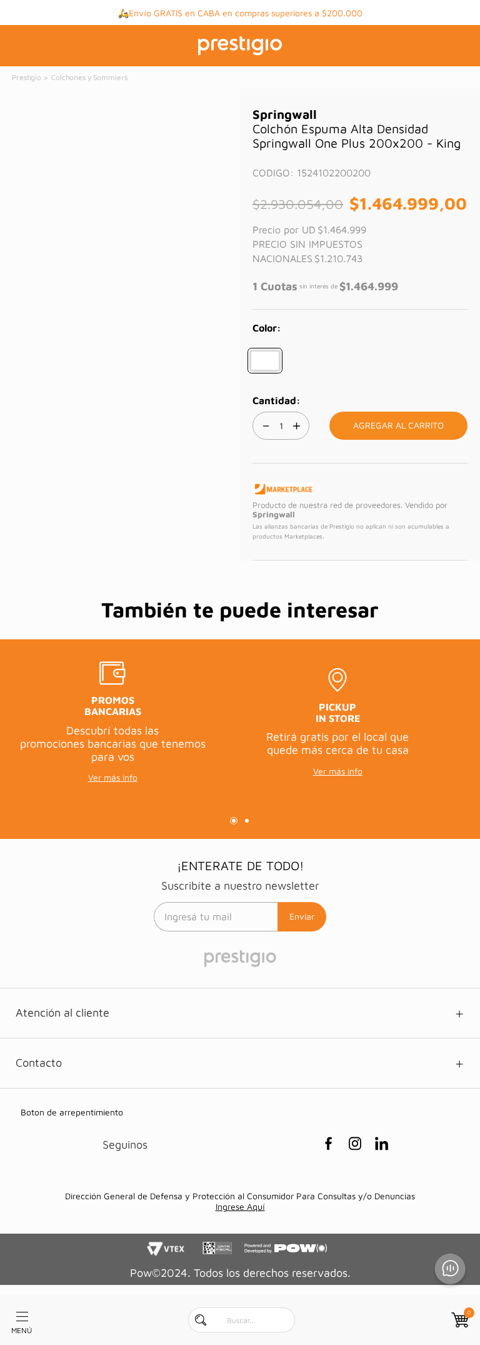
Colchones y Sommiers (89, 77)
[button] (265, 361)
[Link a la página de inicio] (27, 77)
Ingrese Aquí (240, 1206)
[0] (458, 1319)
